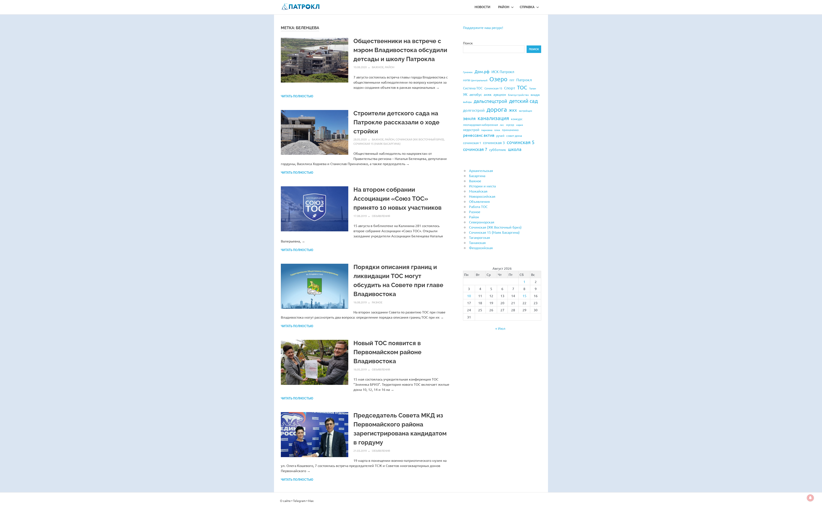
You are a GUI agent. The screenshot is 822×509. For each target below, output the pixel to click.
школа (514, 149)
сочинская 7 (475, 149)
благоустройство (518, 94)
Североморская (481, 222)
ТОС (522, 87)
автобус (475, 94)
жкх (513, 110)
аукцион (499, 94)
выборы (467, 102)
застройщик (525, 110)
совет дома (514, 135)
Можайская (478, 191)
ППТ (511, 80)
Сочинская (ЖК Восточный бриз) (420, 139)
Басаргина (477, 175)
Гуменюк (468, 72)
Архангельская (481, 170)
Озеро (498, 79)
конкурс (517, 119)
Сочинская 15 (493, 88)
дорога (497, 109)
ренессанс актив (478, 135)
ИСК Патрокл (502, 71)
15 (524, 296)
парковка (486, 130)
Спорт (509, 88)
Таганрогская (479, 237)
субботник (497, 149)
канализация (493, 118)
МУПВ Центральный (475, 80)
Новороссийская (482, 196)
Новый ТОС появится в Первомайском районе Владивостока (387, 352)
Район (503, 7)
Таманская (477, 242)
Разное (377, 302)
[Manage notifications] (810, 497)
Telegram (299, 501)
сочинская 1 (472, 143)
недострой (471, 130)
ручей (500, 135)
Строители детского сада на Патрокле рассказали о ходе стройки (396, 122)
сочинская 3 (494, 142)
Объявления (381, 216)
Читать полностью (297, 96)
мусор (510, 124)
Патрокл (524, 79)
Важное (378, 67)
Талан (532, 88)
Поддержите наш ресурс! (483, 27)
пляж (497, 130)
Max (311, 501)
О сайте (285, 501)
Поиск (468, 43)
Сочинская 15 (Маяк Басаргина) (377, 143)
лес (502, 124)
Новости (482, 7)
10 (469, 296)
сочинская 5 (521, 142)
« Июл (500, 328)
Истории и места (482, 186)
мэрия (519, 124)
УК (465, 94)
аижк (487, 94)
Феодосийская (481, 247)
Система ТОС (472, 88)
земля (469, 118)
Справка (527, 7)
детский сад (523, 101)
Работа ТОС (478, 206)
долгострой (474, 110)
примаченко (510, 130)
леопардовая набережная (480, 124)
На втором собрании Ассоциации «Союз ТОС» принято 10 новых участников (397, 198)
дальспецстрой (490, 101)
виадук (535, 94)
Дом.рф (482, 71)
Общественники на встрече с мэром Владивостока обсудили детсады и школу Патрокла (400, 50)
